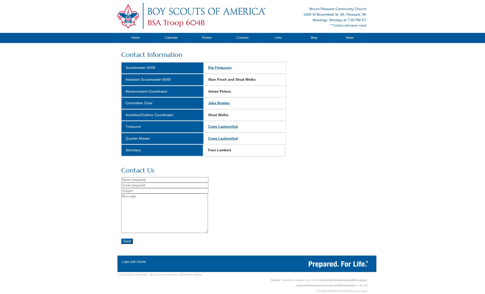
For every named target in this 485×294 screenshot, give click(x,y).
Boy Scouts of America (164, 274)
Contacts (242, 37)
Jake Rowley (219, 103)
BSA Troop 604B (176, 23)
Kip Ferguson (220, 68)
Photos (207, 37)
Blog (314, 37)
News (350, 37)
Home (135, 37)
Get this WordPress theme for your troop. (342, 290)
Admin (191, 274)
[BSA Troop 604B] (206, 16)
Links (278, 37)
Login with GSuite (134, 261)
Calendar (171, 37)
